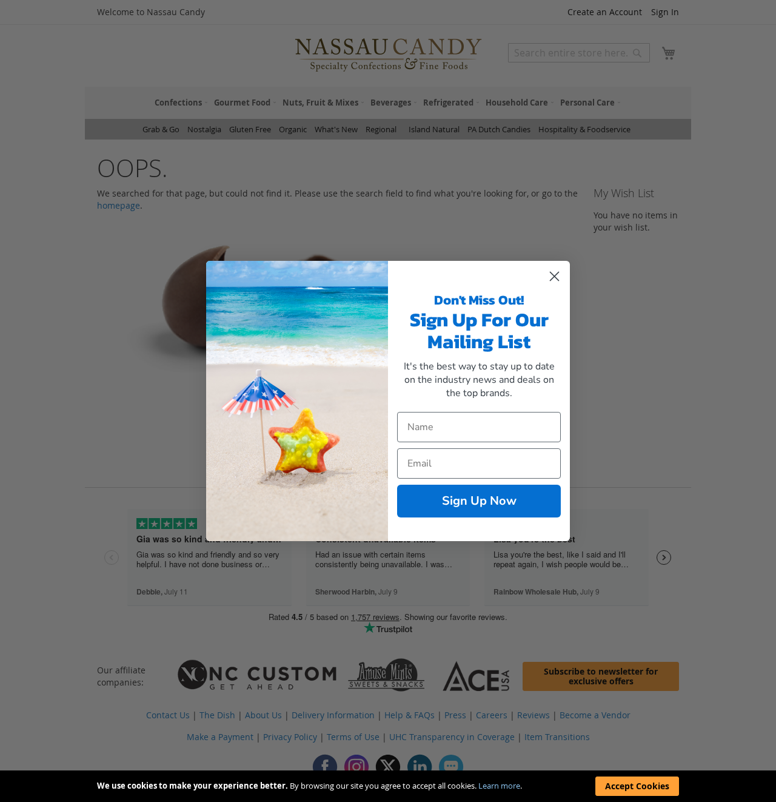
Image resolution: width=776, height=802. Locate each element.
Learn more (499, 785)
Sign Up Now (479, 501)
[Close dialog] (554, 276)
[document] (388, 786)
